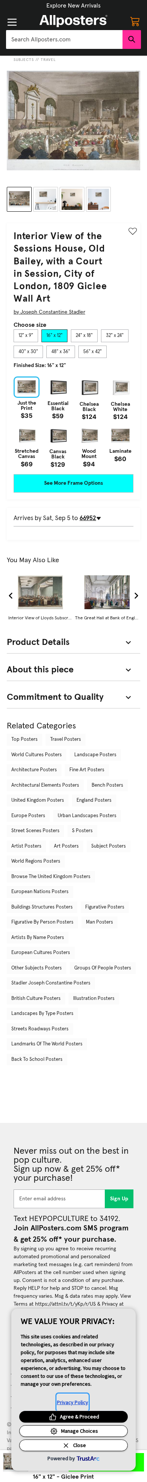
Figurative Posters (104, 907)
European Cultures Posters (40, 952)
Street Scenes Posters (35, 830)
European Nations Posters (40, 891)
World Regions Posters (35, 861)
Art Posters (66, 846)
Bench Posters (107, 785)
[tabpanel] (73, 422)
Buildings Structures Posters (42, 907)
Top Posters (24, 739)
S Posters (82, 830)
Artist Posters (26, 846)
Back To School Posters (37, 1059)
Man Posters (99, 922)
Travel (48, 60)
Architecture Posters (34, 770)
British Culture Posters (36, 998)
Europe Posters (28, 815)
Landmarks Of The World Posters (47, 1044)
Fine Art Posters (86, 770)
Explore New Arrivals (73, 6)
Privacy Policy (72, 1402)
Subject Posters (108, 846)
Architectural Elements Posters (45, 785)
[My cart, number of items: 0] (135, 21)
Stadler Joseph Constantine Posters (50, 983)
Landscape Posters (95, 754)
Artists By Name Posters (37, 937)
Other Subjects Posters (36, 968)
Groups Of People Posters (102, 968)
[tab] (26, 335)
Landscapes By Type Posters (42, 1013)
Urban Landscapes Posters (87, 815)
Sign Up (119, 1198)
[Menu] (12, 22)
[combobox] (64, 39)
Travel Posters (65, 739)
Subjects (24, 60)
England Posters (94, 800)
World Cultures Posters (36, 754)
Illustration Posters (94, 998)
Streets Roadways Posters (40, 1029)
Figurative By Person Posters (42, 922)
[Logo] (73, 21)
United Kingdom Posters (37, 800)
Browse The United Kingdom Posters (50, 876)
